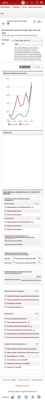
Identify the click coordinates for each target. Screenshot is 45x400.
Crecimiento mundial (14, 303)
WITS (5, 2)
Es (32, 2)
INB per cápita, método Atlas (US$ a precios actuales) (24, 352)
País (2, 13)
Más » (37, 204)
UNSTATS (26, 396)
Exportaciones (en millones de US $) (19, 207)
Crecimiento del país (13, 307)
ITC (13, 396)
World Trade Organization (32, 396)
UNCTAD (19, 396)
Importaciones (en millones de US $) (19, 222)
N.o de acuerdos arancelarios (16, 319)
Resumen (16, 7)
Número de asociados (14, 215)
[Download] (3, 23)
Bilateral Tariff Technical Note (17, 21)
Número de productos (14, 211)
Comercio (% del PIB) (14, 367)
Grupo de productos (35, 7)
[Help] (8, 23)
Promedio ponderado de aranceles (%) (19, 330)
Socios (24, 7)
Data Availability (29, 60)
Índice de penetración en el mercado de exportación (24, 300)
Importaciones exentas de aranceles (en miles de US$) (24, 334)
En (27, 2)
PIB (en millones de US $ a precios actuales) (21, 349)
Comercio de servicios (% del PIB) (18, 363)
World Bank (39, 396)
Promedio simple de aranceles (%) (18, 326)
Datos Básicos (5, 7)
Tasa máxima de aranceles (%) (17, 322)
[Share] (39, 21)
